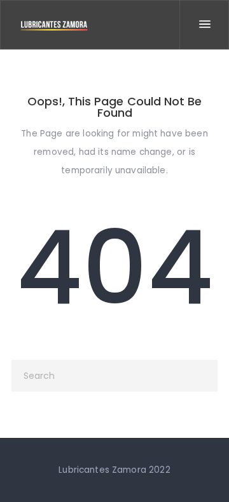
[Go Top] (205, 473)
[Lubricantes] (54, 25)
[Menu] (204, 25)
